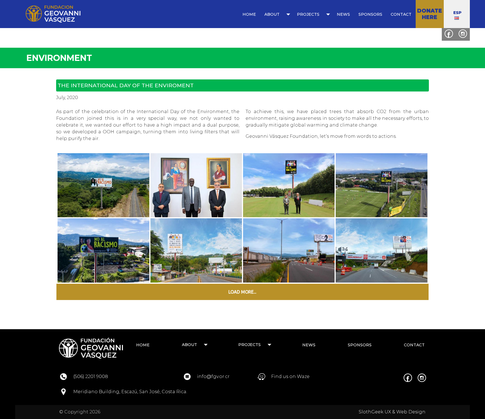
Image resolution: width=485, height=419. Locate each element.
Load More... (242, 291)
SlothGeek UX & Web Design (392, 412)
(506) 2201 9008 (90, 376)
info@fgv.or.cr (213, 376)
